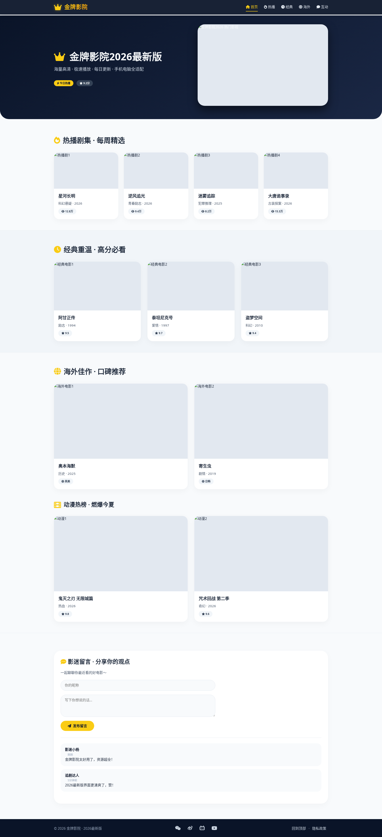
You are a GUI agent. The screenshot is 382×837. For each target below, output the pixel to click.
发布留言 (80, 725)
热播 (271, 6)
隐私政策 (319, 828)
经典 (289, 6)
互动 (324, 6)
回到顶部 (299, 828)
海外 (306, 6)
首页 (254, 6)
